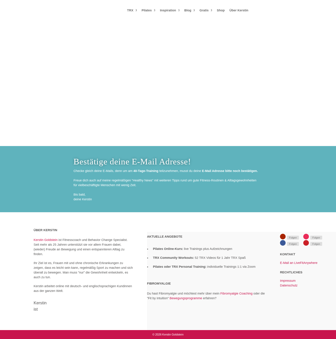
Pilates (147, 10)
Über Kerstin (238, 10)
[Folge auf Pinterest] (306, 243)
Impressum (288, 280)
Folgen (293, 237)
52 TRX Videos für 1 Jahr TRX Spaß (199, 258)
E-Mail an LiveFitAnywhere (298, 263)
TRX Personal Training (188, 266)
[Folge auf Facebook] (283, 243)
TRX (130, 10)
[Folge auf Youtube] (283, 236)
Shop (221, 10)
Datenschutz (289, 285)
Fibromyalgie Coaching (236, 293)
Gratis (204, 10)
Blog (187, 10)
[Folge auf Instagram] (306, 236)
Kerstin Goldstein (46, 240)
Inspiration (168, 10)
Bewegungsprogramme (186, 298)
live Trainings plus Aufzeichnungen (192, 249)
